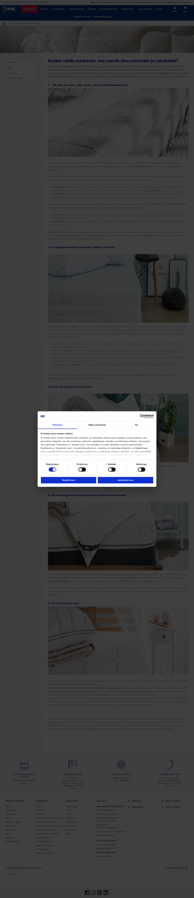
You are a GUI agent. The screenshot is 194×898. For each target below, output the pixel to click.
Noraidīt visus (68, 480)
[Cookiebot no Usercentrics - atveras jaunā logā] (141, 416)
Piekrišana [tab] (57, 425)
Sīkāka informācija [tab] (97, 425)
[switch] (82, 469)
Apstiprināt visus (125, 480)
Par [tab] (136, 425)
